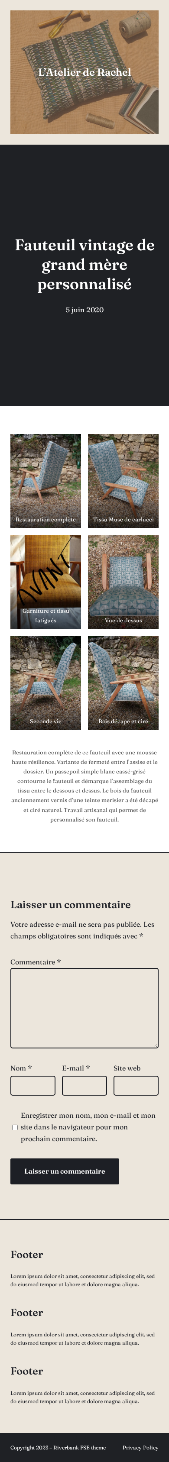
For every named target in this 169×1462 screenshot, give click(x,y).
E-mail (76, 1068)
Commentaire (35, 961)
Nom (21, 1068)
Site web (127, 1068)
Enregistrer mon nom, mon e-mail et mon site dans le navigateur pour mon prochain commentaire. (88, 1127)
